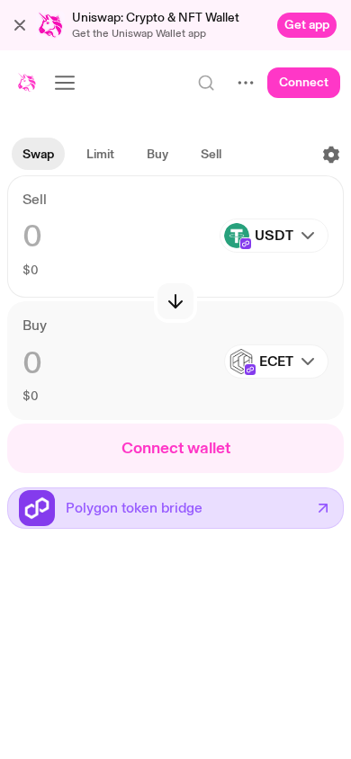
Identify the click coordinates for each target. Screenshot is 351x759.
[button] (20, 25)
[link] (307, 25)
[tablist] (122, 154)
